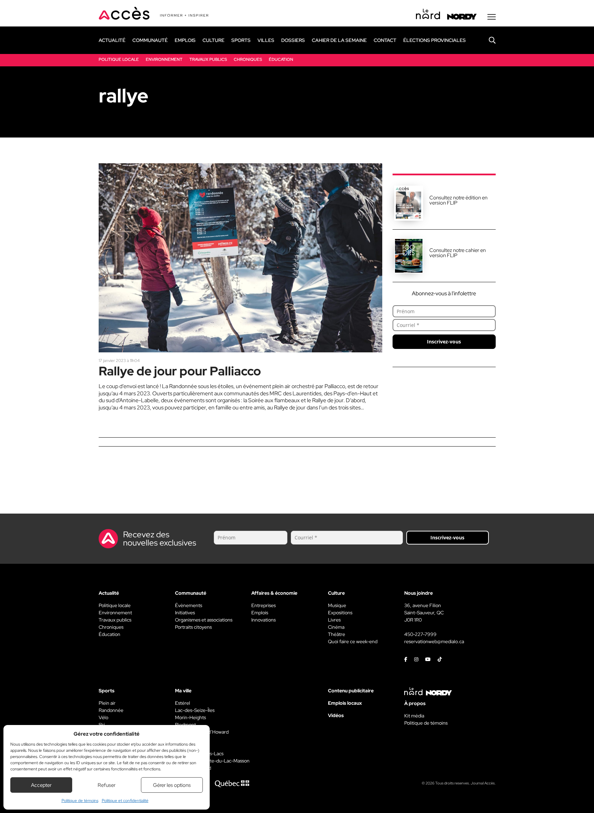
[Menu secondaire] (491, 17)
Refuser (107, 785)
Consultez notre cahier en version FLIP (457, 253)
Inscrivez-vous (444, 341)
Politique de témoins (80, 800)
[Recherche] (487, 40)
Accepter (41, 785)
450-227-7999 (420, 634)
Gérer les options (172, 785)
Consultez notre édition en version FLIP (458, 200)
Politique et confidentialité (125, 800)
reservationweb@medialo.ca (434, 641)
